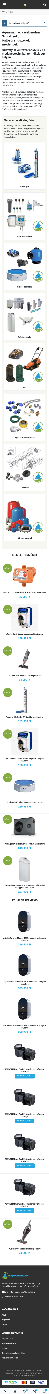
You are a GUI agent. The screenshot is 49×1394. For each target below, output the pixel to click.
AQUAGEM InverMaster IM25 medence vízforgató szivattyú (24, 983)
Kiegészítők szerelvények (24, 437)
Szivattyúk (24, 186)
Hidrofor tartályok (24, 538)
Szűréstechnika (24, 337)
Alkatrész (24, 488)
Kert (24, 387)
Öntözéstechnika (24, 236)
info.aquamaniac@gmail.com (22, 1292)
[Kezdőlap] (5, 1391)
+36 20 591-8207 (17, 1297)
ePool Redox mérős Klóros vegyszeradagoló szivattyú (25, 759)
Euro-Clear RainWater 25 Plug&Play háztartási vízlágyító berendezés (25, 886)
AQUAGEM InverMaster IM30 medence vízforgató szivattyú (24, 939)
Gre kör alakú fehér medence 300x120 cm (24, 802)
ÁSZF (4, 1315)
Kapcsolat (6, 1320)
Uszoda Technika (24, 287)
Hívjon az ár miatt (25, 1076)
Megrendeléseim (9, 1343)
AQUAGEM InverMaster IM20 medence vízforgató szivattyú (24, 1026)
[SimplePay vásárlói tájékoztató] (24, 1382)
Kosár (4, 1348)
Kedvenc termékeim (10, 1358)
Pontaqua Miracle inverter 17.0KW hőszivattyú (24, 844)
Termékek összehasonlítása (13, 1353)
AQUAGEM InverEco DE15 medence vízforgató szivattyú (24, 1205)
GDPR (4, 1324)
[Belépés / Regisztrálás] (15, 1391)
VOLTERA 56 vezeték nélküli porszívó (25, 1249)
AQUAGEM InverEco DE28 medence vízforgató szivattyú (24, 1115)
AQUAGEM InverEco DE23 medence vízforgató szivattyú (24, 1160)
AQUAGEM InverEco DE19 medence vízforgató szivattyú (24, 1070)
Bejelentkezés (7, 1339)
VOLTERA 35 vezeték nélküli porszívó (24, 675)
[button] (44, 5)
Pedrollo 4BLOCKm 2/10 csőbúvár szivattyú (24, 717)
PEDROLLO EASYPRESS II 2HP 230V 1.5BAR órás (24, 593)
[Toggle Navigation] (4, 4)
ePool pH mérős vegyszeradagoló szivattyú (24, 634)
